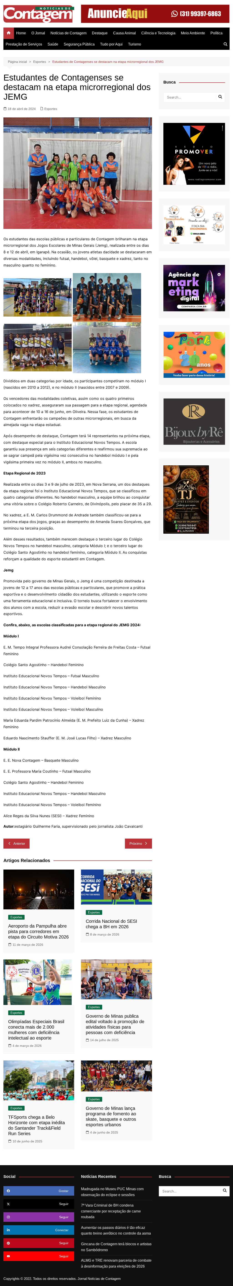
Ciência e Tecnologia (158, 33)
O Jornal (38, 33)
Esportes (50, 109)
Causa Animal (124, 33)
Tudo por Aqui (111, 44)
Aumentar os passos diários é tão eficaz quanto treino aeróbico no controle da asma (116, 1230)
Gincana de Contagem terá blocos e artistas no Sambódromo (116, 1247)
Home (21, 33)
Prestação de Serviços (24, 44)
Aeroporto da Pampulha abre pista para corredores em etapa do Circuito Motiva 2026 (38, 931)
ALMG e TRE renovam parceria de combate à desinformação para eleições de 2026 (116, 1263)
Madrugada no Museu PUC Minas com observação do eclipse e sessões (112, 1192)
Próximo (135, 843)
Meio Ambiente (193, 33)
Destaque (100, 33)
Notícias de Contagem (68, 33)
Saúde (53, 44)
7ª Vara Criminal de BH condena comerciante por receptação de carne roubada (111, 1211)
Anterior (19, 843)
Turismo (134, 44)
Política (216, 33)
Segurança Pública (79, 44)
